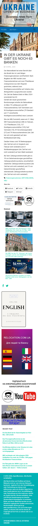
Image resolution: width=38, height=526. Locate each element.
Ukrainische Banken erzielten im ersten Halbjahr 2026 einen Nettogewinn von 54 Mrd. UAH (18, 277)
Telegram (10, 192)
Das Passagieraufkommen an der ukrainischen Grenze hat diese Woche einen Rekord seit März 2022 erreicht (17, 441)
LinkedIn (30, 188)
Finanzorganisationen (13, 178)
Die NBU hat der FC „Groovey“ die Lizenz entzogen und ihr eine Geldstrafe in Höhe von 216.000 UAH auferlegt (18, 254)
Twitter (20, 188)
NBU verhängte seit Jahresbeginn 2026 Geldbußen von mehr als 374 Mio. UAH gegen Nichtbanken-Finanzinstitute (18, 230)
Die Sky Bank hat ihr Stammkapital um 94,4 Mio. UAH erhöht (17, 434)
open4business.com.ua (12, 521)
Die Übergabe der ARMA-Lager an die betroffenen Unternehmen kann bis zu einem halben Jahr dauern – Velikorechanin (17, 466)
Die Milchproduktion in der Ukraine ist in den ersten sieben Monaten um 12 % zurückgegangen (17, 449)
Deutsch (13, 29)
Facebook (10, 188)
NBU (5, 181)
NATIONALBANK (27, 178)
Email (19, 192)
